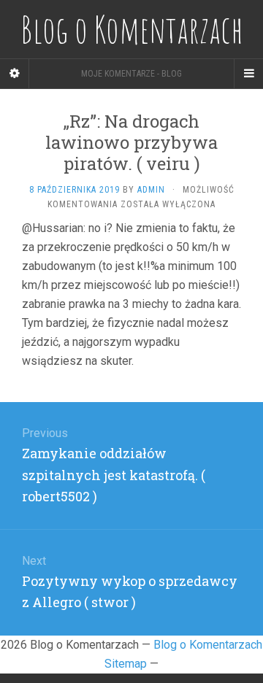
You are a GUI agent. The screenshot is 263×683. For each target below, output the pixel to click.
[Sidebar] (14, 73)
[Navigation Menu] (248, 73)
